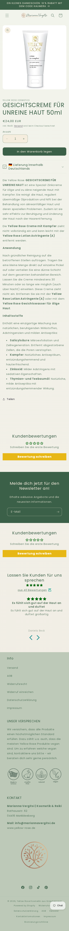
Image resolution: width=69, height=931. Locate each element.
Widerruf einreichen (20, 692)
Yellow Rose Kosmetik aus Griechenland (39, 901)
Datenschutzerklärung (22, 700)
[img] (34, 585)
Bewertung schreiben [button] (34, 457)
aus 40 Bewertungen (32, 590)
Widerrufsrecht (17, 684)
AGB (9, 676)
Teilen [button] (11, 399)
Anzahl (7, 131)
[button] (7, 15)
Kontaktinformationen (28, 916)
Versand (18, 126)
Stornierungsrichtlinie (36, 922)
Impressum (14, 708)
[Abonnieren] (58, 512)
